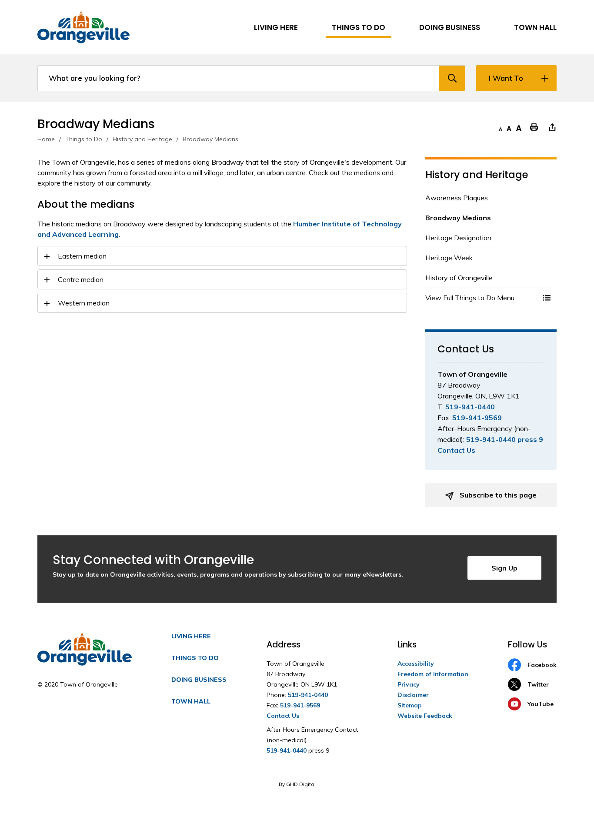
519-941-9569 (477, 417)
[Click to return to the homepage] (83, 27)
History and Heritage (142, 139)
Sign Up (504, 568)
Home (46, 139)
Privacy (408, 684)
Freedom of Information (432, 674)
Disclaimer (413, 695)
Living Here (191, 636)
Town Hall (190, 701)
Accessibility (415, 663)
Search (452, 78)
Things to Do (83, 139)
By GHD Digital (297, 784)
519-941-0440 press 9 (504, 439)
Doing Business (199, 680)
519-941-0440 (470, 406)
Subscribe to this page (497, 495)
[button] (547, 298)
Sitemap (409, 705)
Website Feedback (424, 716)
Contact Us (456, 450)
